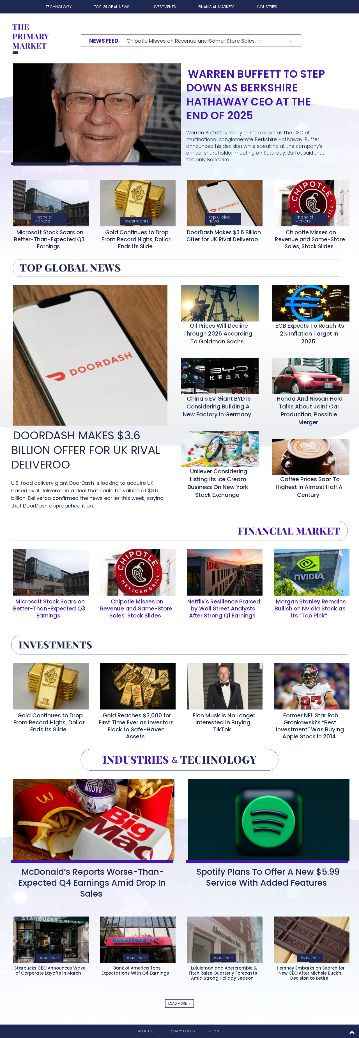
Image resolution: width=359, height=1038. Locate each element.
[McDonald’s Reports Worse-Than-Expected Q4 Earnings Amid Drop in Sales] (92, 819)
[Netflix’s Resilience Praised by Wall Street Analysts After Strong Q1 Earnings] (223, 571)
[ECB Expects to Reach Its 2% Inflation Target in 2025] (309, 302)
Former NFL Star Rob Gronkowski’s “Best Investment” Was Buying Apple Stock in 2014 (310, 725)
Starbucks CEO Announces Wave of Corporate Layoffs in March (50, 970)
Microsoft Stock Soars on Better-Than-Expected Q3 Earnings (49, 239)
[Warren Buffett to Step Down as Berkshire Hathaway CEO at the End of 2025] (95, 113)
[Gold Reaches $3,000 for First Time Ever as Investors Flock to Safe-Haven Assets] (136, 685)
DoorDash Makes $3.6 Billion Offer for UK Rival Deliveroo (224, 236)
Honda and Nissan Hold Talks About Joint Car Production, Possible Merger (310, 410)
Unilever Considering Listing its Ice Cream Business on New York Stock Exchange (218, 483)
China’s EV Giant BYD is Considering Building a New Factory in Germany (217, 406)
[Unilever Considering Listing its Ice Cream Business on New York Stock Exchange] (218, 448)
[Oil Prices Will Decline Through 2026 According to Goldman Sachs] (218, 302)
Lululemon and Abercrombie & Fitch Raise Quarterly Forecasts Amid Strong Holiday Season (223, 973)
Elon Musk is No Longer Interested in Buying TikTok (224, 722)
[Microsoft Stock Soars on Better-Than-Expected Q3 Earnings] (49, 202)
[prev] (290, 40)
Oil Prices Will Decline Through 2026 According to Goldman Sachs (217, 333)
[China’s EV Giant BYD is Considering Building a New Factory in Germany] (218, 375)
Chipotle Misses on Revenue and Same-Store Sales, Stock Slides (310, 239)
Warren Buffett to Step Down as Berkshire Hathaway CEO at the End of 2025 (255, 94)
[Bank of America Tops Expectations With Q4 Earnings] (136, 938)
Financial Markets (43, 219)
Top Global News (219, 219)
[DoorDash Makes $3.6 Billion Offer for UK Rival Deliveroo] (223, 202)
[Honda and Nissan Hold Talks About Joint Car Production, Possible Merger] (309, 375)
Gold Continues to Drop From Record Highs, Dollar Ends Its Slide (136, 239)
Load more (177, 1003)
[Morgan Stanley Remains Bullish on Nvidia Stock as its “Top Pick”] (310, 571)
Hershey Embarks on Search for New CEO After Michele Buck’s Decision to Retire (311, 973)
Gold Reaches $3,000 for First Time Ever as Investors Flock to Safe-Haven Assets (136, 725)
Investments (136, 221)
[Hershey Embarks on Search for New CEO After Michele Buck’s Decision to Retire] (310, 938)
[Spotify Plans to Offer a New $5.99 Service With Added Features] (267, 819)
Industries (49, 958)
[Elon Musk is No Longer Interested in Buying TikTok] (223, 685)
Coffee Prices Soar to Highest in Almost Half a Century (309, 487)
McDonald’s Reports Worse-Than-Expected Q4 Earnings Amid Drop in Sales (92, 883)
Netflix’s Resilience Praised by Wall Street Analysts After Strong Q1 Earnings (223, 608)
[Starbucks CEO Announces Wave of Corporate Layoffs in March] (49, 938)
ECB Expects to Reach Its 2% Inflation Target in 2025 (309, 333)
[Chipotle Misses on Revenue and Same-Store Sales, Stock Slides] (310, 202)
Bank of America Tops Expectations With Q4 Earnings (135, 970)
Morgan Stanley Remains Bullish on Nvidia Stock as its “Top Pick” (310, 608)
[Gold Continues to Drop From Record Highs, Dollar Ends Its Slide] (136, 202)
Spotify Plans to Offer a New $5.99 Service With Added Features (268, 877)
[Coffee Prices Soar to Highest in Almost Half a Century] (309, 456)
